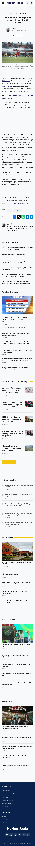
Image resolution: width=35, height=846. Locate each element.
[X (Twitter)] (11, 834)
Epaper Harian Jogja (19, 203)
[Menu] (3, 3)
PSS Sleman (6, 81)
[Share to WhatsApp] (23, 217)
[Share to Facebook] (14, 217)
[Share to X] (19, 217)
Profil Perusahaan (7, 800)
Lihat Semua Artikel (9, 462)
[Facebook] (7, 834)
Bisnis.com (5, 819)
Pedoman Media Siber (8, 794)
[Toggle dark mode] (31, 3)
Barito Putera (7, 86)
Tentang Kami (6, 790)
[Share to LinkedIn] (27, 217)
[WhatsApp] (28, 834)
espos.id (4, 816)
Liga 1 (9, 210)
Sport (16, 13)
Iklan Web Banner (7, 803)
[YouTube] (19, 834)
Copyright (5, 797)
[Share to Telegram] (31, 217)
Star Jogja (5, 822)
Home (10, 13)
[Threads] (24, 834)
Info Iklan (5, 806)
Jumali (13, 28)
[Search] (27, 3)
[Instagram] (15, 834)
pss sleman (17, 210)
